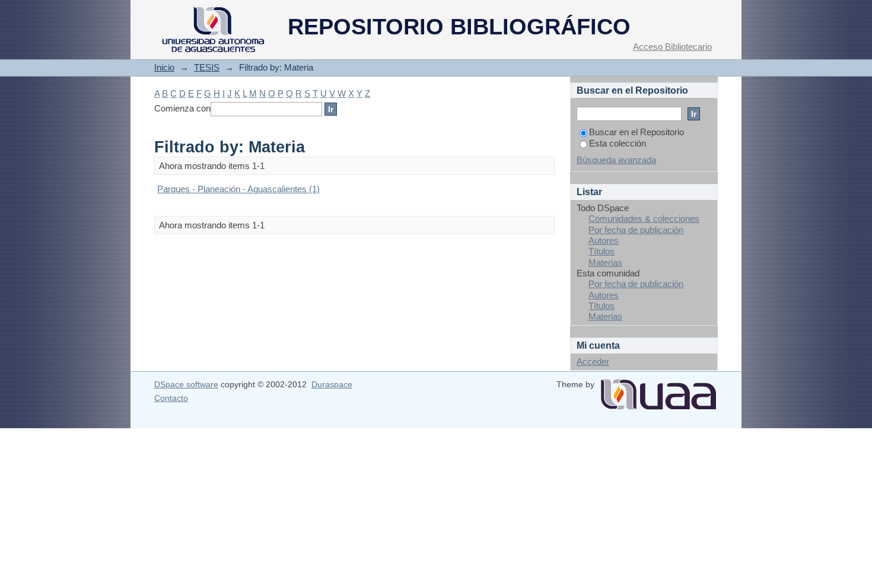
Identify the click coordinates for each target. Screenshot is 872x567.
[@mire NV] (658, 389)
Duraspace (331, 384)
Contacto (171, 398)
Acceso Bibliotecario (672, 47)
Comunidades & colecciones (643, 219)
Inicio (164, 67)
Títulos (601, 251)
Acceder (593, 361)
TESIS (206, 67)
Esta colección (617, 143)
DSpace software (186, 384)
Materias (605, 262)
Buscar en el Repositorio (636, 132)
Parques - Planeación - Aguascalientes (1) (238, 189)
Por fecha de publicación (635, 230)
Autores (603, 240)
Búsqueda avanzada (616, 160)
